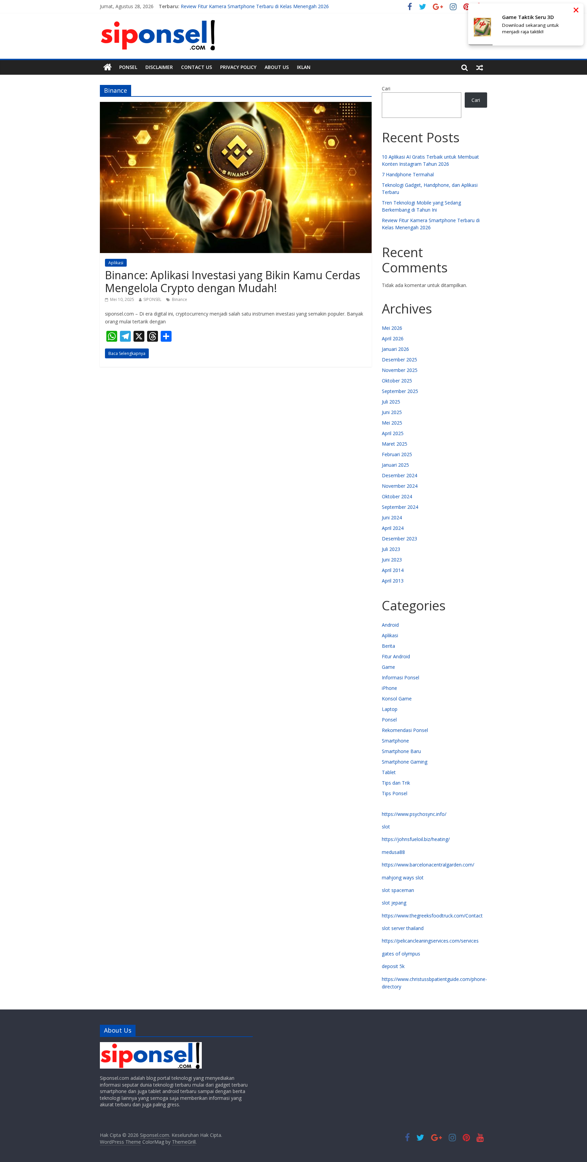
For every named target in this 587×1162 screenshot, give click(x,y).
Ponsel (128, 67)
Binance (179, 299)
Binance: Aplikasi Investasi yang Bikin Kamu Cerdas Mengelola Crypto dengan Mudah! (232, 281)
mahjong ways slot (403, 877)
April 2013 (393, 580)
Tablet (389, 772)
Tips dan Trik (396, 783)
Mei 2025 (392, 422)
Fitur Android (396, 656)
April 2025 (393, 433)
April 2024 (393, 528)
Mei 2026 (392, 328)
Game (388, 667)
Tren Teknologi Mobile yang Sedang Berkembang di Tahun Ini (248, 6)
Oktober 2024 (397, 496)
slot (386, 826)
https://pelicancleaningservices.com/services (430, 940)
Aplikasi (115, 263)
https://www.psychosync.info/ (414, 814)
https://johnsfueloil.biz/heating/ (416, 839)
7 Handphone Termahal (408, 174)
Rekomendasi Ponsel (405, 730)
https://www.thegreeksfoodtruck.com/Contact (432, 915)
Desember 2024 (399, 475)
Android (390, 625)
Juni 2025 (392, 412)
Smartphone (395, 740)
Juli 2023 (391, 549)
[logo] (151, 1045)
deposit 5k (393, 966)
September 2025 (400, 391)
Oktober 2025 (397, 380)
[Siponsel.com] (107, 67)
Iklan (303, 67)
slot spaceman (398, 890)
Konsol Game (397, 698)
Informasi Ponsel (400, 677)
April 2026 (393, 338)
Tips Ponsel (394, 793)
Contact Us (196, 67)
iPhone (389, 688)
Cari (386, 88)
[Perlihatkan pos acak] (479, 67)
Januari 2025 (395, 465)
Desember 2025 (399, 359)
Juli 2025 (391, 401)
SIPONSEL (152, 299)
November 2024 (399, 486)
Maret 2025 (394, 444)
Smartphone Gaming (404, 761)
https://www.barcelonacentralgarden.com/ (428, 864)
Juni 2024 (392, 517)
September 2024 (400, 507)
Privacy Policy (238, 67)
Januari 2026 (395, 349)
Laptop (389, 709)
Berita (388, 646)
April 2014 (393, 570)
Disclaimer (159, 67)
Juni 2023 (392, 559)
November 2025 (399, 370)
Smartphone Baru (401, 751)
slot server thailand (403, 928)
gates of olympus (401, 953)
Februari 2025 (397, 454)
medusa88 (393, 852)
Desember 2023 (399, 538)
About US (277, 67)
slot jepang (394, 902)
